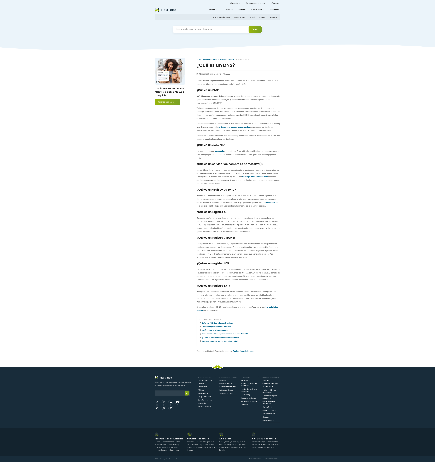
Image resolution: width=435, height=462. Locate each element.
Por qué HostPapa (204, 397)
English (236, 351)
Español (235, 3)
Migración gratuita (204, 406)
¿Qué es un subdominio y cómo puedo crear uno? (220, 338)
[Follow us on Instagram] (164, 407)
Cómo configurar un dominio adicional (216, 327)
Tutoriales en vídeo (225, 393)
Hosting (262, 17)
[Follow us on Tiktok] (157, 407)
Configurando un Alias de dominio (214, 330)
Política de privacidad (271, 459)
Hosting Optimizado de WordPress (249, 385)
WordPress (273, 17)
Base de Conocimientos (221, 17)
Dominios (207, 59)
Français (242, 351)
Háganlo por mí (267, 387)
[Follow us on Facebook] (157, 402)
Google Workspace (269, 410)
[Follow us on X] (164, 402)
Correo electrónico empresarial (268, 402)
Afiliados (201, 390)
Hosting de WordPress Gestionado (249, 390)
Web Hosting (245, 380)
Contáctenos (202, 387)
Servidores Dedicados (248, 398)
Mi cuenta (222, 380)
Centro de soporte (225, 383)
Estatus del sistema (226, 390)
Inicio (199, 59)
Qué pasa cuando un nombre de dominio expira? (220, 341)
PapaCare (244, 405)
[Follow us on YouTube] (177, 402)
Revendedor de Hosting (249, 401)
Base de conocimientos (227, 387)
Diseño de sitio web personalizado (269, 391)
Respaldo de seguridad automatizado (270, 397)
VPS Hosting (245, 395)
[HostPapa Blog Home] (165, 9)
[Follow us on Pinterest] (170, 407)
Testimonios (202, 403)
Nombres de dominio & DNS (223, 59)
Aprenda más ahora (166, 102)
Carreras (201, 383)
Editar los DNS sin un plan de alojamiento (217, 323)
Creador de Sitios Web (270, 383)
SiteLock (265, 417)
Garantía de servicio (205, 400)
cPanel (252, 17)
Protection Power (268, 414)
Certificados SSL (268, 420)
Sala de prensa (203, 393)
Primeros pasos (239, 17)
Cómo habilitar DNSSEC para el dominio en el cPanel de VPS (225, 334)
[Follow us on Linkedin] (170, 402)
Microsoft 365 (267, 407)
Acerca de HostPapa (205, 380)
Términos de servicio (255, 459)
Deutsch (250, 351)
